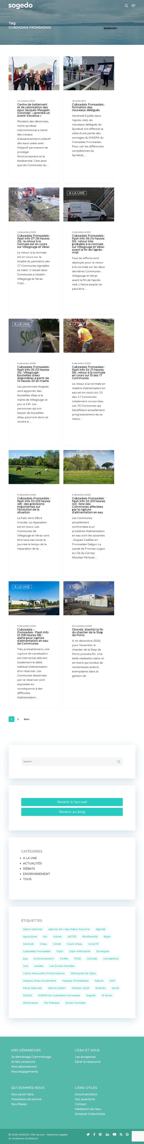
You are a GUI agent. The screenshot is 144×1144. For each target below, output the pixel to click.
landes (38, 966)
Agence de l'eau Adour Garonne (69, 929)
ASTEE (72, 936)
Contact (80, 1104)
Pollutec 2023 (80, 988)
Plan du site (37, 1134)
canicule (28, 944)
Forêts (64, 958)
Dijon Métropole (79, 951)
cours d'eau (74, 944)
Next (26, 719)
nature (99, 980)
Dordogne (102, 951)
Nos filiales (19, 1104)
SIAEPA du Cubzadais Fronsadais (59, 995)
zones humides (75, 1002)
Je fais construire (23, 1061)
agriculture (30, 936)
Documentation (86, 1094)
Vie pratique (51, 1002)
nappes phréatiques (75, 980)
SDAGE (27, 995)
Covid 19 (93, 944)
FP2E (77, 958)
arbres (57, 936)
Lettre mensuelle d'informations (44, 973)
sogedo (91, 995)
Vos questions (85, 1099)
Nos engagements (24, 1071)
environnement (44, 958)
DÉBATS (29, 868)
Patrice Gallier (57, 988)
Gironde (92, 958)
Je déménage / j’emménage (31, 1057)
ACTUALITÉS (32, 863)
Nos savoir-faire (22, 1094)
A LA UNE (22, 62)
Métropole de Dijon (83, 973)
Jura (25, 966)
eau (25, 958)
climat (57, 944)
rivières (100, 988)
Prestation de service (26, 1099)
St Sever (107, 995)
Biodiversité (90, 936)
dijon (60, 951)
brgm (107, 936)
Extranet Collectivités (90, 1114)
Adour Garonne (32, 929)
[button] (133, 5)
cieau (43, 944)
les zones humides (62, 966)
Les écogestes (85, 1057)
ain (45, 936)
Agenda (100, 929)
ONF (112, 980)
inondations (111, 958)
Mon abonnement (24, 1066)
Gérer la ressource (87, 1061)
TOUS (27, 879)
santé (115, 988)
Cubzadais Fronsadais (37, 951)
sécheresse (30, 1002)
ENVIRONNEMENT (36, 874)
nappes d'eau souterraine (39, 980)
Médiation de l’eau (88, 1109)
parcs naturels (32, 988)
